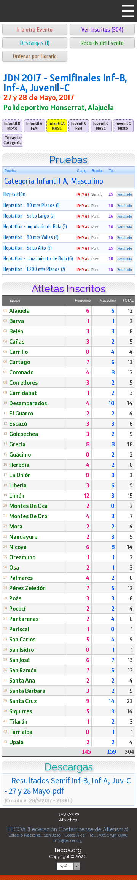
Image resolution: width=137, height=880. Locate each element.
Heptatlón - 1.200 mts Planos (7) (34, 269)
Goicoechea (23, 433)
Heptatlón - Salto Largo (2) (29, 216)
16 (130, 444)
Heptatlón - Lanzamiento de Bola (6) (38, 258)
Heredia (19, 464)
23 (130, 700)
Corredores (23, 382)
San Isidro (21, 649)
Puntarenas (23, 618)
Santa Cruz (23, 700)
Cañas (16, 341)
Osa (14, 567)
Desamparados (28, 402)
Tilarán (18, 721)
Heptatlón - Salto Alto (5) (27, 248)
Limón (16, 495)
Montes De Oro (28, 515)
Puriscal (19, 628)
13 (130, 361)
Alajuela (19, 310)
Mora (15, 526)
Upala (16, 741)
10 (111, 402)
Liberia (18, 485)
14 (130, 402)
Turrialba (20, 731)
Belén (16, 331)
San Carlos (22, 639)
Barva (16, 320)
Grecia (17, 444)
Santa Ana (22, 680)
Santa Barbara (27, 690)
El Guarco (21, 413)
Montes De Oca (28, 505)
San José (19, 659)
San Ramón (23, 670)
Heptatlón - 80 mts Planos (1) (31, 205)
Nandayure (23, 536)
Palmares (21, 577)
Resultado (124, 194)
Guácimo (20, 454)
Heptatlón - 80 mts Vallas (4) (31, 237)
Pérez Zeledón (27, 587)
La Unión (20, 474)
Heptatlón (14, 194)
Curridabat (23, 392)
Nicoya (18, 546)
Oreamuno (22, 557)
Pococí (17, 608)
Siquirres (20, 711)
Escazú (18, 423)
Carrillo (18, 351)
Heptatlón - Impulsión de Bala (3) (35, 226)
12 (130, 310)
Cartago (19, 361)
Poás (15, 598)
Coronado (21, 372)
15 (130, 495)
